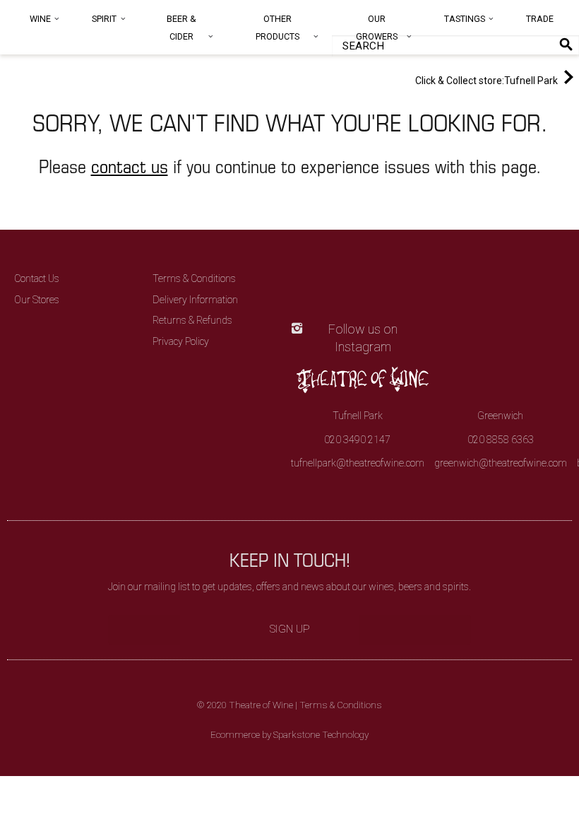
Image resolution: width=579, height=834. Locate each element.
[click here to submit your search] (566, 44)
